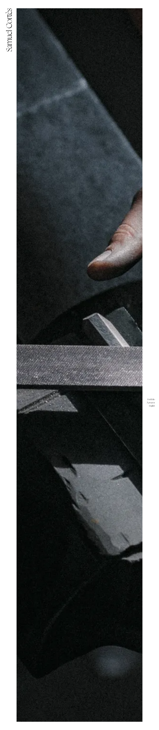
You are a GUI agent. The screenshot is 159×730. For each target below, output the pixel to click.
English (152, 406)
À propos (151, 402)
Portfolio (151, 399)
